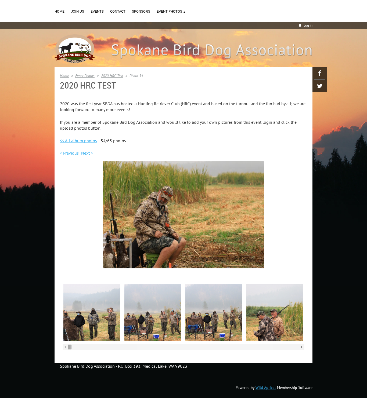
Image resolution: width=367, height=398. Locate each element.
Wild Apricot (266, 387)
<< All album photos (78, 140)
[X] (319, 86)
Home (64, 75)
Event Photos (85, 75)
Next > (87, 153)
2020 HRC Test (112, 75)
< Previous (69, 153)
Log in (308, 25)
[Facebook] (319, 73)
